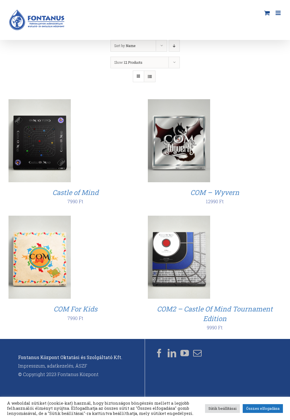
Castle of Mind (75, 192)
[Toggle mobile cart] (267, 13)
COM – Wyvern (214, 192)
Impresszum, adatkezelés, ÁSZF (52, 366)
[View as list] (149, 76)
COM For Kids (75, 308)
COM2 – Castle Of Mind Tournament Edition (215, 313)
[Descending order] (174, 46)
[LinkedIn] (172, 353)
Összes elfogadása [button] (263, 408)
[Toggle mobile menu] (279, 13)
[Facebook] (159, 353)
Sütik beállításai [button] (222, 408)
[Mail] (197, 353)
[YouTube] (184, 353)
